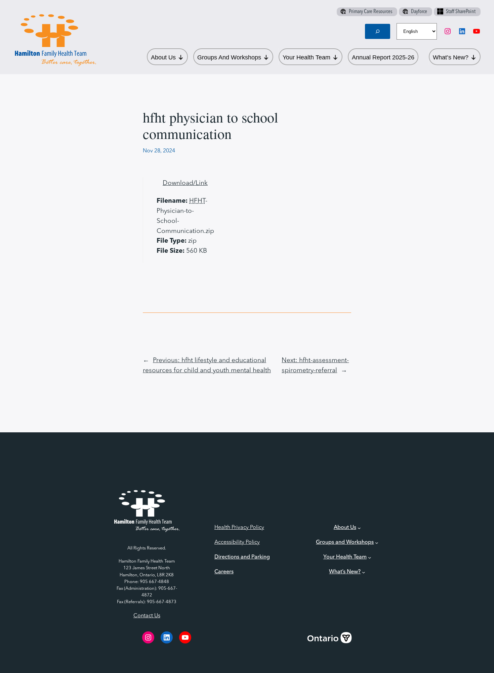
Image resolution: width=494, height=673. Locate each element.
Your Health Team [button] (306, 57)
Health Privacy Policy (239, 527)
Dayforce (419, 11)
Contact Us (146, 616)
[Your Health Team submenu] (369, 557)
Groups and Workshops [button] (229, 57)
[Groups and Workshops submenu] (376, 542)
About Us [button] (163, 57)
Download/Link (185, 183)
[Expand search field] (377, 31)
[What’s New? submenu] (363, 572)
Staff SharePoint (461, 11)
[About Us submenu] (359, 528)
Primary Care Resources (370, 11)
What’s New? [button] (450, 57)
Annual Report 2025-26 (383, 57)
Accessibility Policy (237, 542)
